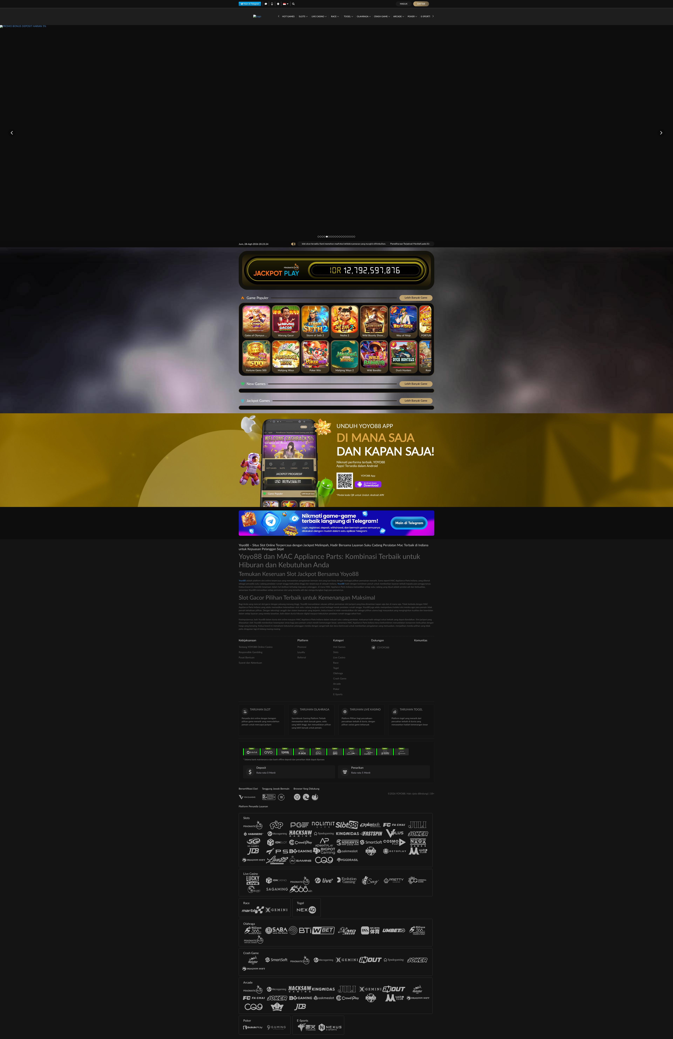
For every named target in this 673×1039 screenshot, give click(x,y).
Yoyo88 (242, 581)
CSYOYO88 (383, 647)
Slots (302, 16)
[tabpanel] (336, 132)
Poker (411, 16)
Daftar (421, 4)
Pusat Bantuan (246, 657)
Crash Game (381, 16)
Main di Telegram (251, 4)
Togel (347, 16)
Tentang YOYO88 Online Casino (256, 647)
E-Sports (426, 16)
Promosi (301, 647)
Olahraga (363, 16)
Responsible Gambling (250, 652)
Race (334, 16)
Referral (301, 657)
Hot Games (288, 16)
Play (291, 273)
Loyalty (301, 652)
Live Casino (318, 16)
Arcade (397, 16)
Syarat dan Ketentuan (250, 663)
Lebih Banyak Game (416, 297)
